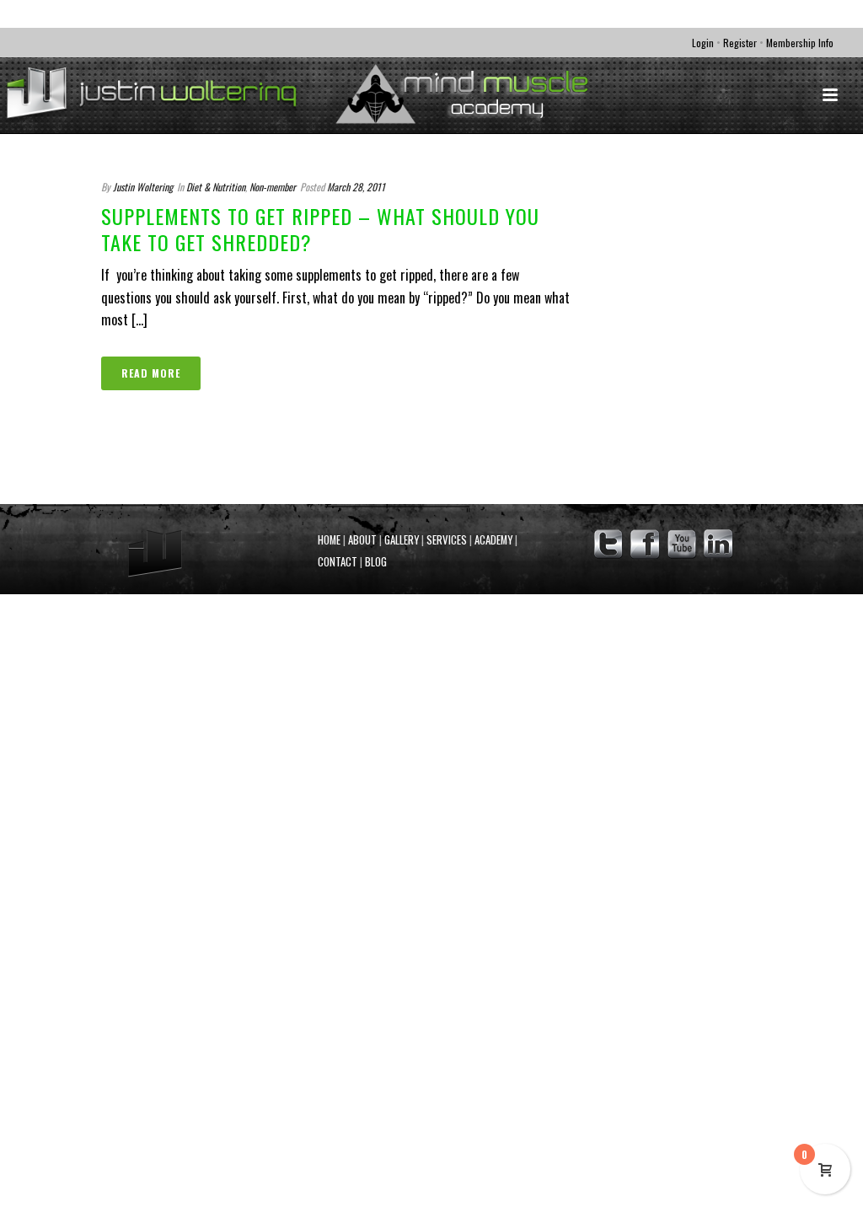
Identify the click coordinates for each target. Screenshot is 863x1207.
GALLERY (401, 540)
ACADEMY (493, 540)
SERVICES (446, 540)
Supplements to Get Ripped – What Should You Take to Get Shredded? (320, 229)
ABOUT (362, 540)
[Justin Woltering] (359, 95)
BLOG (376, 562)
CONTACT (337, 562)
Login (703, 42)
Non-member (272, 187)
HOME (329, 540)
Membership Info (800, 42)
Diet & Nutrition (215, 187)
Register (740, 42)
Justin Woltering (143, 187)
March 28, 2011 (356, 187)
